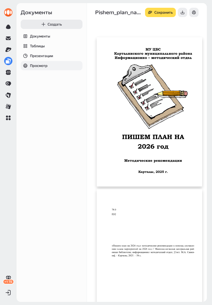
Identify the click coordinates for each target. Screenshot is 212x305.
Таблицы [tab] (37, 46)
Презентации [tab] (41, 56)
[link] (8, 12)
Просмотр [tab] (39, 66)
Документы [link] (36, 12)
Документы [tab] (40, 36)
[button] (8, 118)
